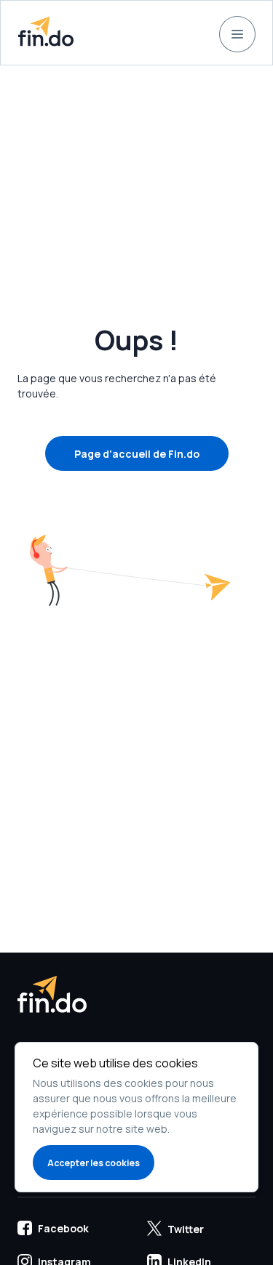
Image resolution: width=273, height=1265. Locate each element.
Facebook (63, 1228)
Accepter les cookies (93, 1163)
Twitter (185, 1229)
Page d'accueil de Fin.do (136, 454)
